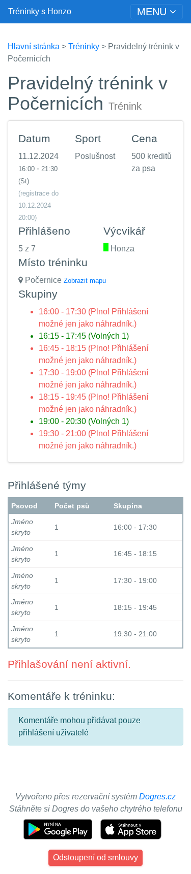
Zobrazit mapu (85, 280)
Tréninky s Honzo (39, 11)
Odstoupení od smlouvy (95, 857)
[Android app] (58, 828)
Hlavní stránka (34, 46)
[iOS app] (130, 828)
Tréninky (83, 46)
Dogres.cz (157, 796)
